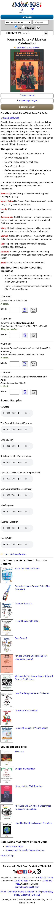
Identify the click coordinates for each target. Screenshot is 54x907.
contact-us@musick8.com (27, 887)
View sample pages (27, 100)
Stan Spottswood (11, 118)
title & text (30, 28)
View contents (28, 95)
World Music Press (14, 847)
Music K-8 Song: (14, 33)
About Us (25, 895)
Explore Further (27, 107)
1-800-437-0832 (45, 877)
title (19, 28)
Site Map (36, 895)
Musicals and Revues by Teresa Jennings (25, 850)
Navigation (27, 17)
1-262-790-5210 (20, 881)
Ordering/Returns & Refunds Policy (24, 892)
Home (3, 892)
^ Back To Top (7, 855)
